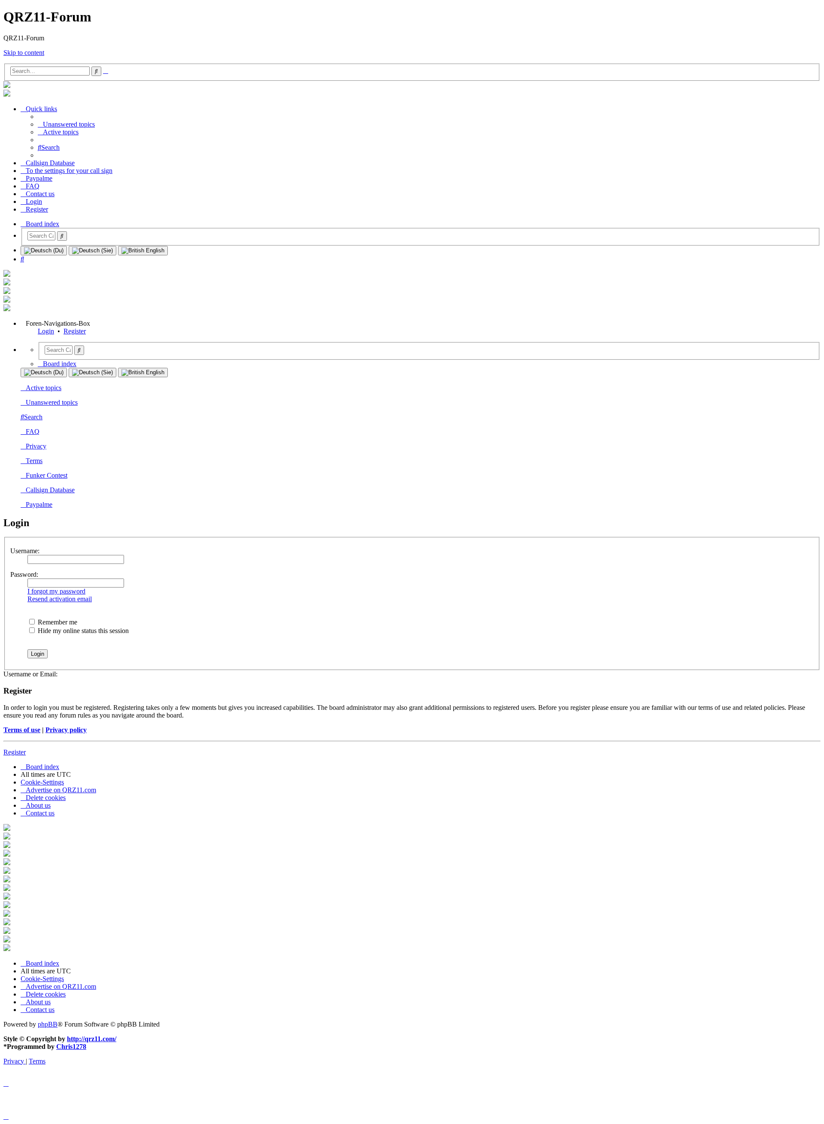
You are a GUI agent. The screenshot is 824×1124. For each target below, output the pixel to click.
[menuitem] (66, 124)
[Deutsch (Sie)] (92, 250)
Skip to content (23, 52)
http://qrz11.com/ (91, 1038)
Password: (24, 574)
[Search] (62, 236)
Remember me (56, 622)
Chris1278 (71, 1046)
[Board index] (6, 85)
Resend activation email (59, 599)
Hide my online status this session (82, 630)
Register (75, 331)
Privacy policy (66, 729)
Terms (34, 460)
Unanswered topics (52, 402)
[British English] (143, 250)
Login (46, 331)
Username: (24, 550)
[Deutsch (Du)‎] (44, 250)
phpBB (48, 1024)
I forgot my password (56, 591)
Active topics (43, 387)
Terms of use (21, 729)
